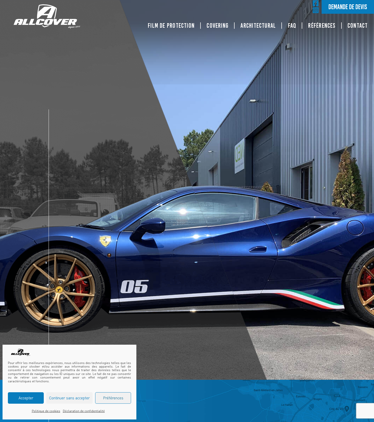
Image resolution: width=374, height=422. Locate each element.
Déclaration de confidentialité (84, 411)
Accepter (26, 398)
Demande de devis (347, 7)
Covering (217, 25)
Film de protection (171, 25)
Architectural (258, 25)
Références (321, 25)
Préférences (113, 398)
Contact (358, 25)
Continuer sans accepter (69, 398)
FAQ (292, 25)
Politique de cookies (46, 411)
